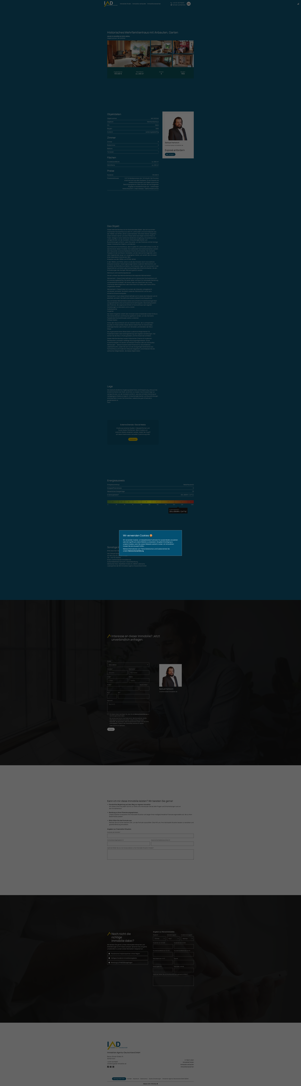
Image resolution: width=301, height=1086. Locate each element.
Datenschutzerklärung (136, 551)
